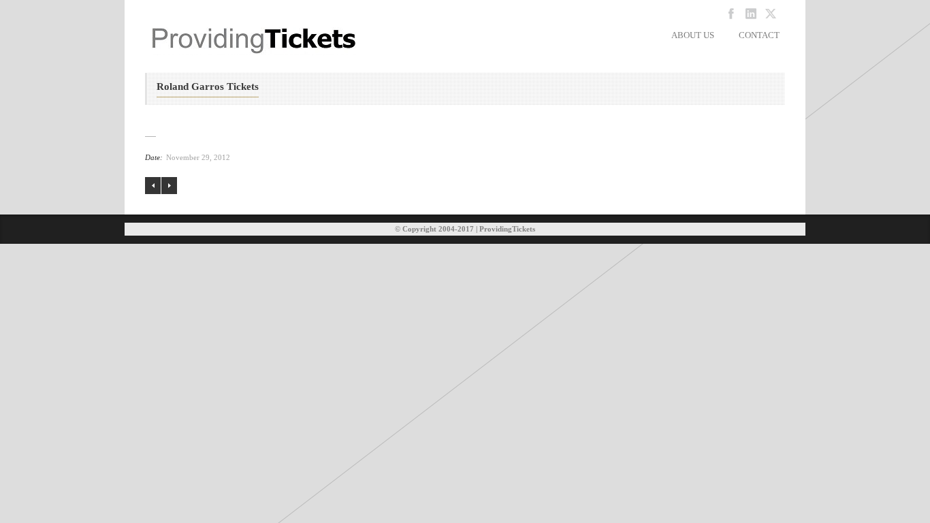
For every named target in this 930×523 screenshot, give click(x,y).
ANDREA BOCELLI (169, 185)
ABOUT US (692, 35)
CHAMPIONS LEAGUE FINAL (153, 185)
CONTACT (759, 35)
